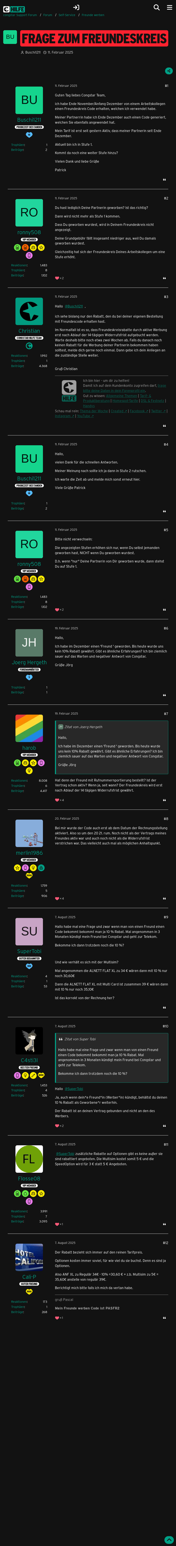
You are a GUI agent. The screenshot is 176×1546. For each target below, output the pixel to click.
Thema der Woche (94, 411)
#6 (166, 628)
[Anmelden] (76, 7)
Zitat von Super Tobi (80, 1039)
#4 (166, 444)
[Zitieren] (164, 180)
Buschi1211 (33, 52)
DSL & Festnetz (152, 400)
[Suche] (156, 7)
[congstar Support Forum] (14, 8)
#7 (166, 713)
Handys (89, 405)
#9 (166, 917)
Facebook (137, 411)
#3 (166, 296)
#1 (166, 85)
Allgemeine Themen (121, 395)
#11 (166, 1144)
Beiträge (17, 150)
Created (117, 411)
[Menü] (169, 7)
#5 (166, 530)
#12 (165, 1242)
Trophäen (17, 145)
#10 (165, 1026)
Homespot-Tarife (125, 400)
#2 (166, 198)
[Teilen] (169, 70)
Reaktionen (19, 265)
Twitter (156, 411)
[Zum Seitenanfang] (169, 1540)
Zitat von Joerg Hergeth (83, 726)
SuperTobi (75, 1088)
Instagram (63, 416)
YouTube (83, 416)
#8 (166, 818)
